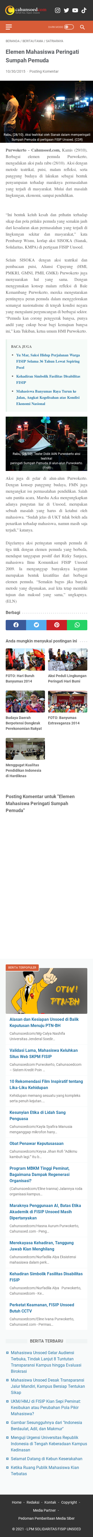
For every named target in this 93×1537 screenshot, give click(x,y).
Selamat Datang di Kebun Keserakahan (46, 1458)
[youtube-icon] (75, 10)
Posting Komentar (44, 71)
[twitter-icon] (66, 10)
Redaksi (33, 1502)
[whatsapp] (77, 625)
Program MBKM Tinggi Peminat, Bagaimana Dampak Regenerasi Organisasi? (39, 1174)
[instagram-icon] (57, 10)
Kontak (50, 1502)
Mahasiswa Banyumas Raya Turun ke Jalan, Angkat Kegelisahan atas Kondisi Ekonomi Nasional (48, 397)
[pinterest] (57, 625)
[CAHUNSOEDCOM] (26, 10)
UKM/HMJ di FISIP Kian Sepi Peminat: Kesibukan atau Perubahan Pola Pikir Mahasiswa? (46, 1407)
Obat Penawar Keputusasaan (37, 1143)
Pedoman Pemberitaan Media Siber (46, 1518)
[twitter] (36, 625)
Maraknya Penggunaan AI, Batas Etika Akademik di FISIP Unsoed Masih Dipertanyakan (45, 1211)
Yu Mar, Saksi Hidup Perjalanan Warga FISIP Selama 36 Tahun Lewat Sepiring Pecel (48, 361)
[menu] (12, 27)
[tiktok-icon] (84, 10)
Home (16, 1502)
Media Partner (44, 1510)
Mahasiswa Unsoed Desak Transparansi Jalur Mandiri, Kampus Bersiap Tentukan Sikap (48, 1386)
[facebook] (16, 625)
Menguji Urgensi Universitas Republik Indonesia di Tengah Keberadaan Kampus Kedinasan (49, 1443)
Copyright (69, 1502)
